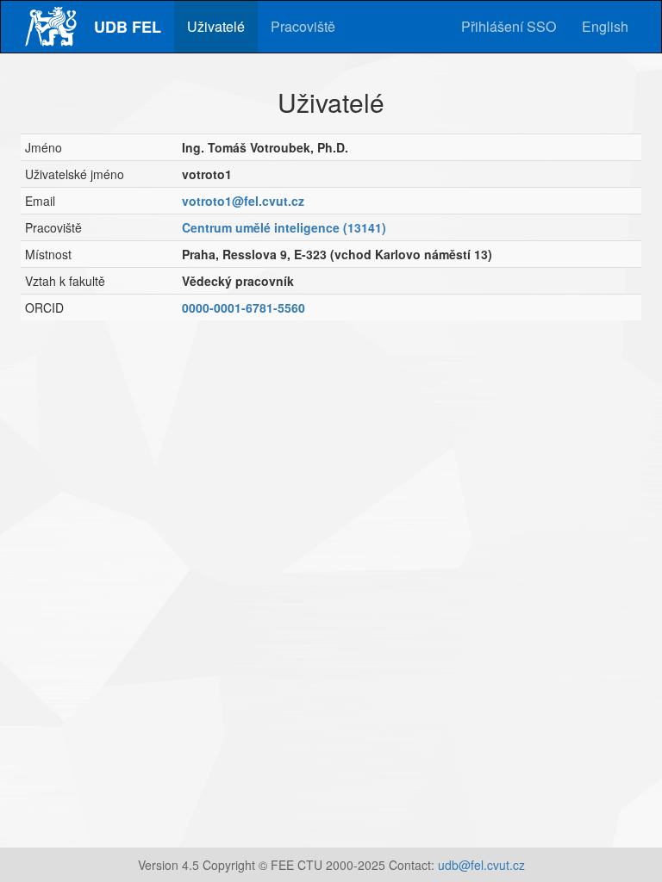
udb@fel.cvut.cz (481, 864)
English (605, 26)
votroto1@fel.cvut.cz (243, 200)
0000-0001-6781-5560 (243, 307)
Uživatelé (216, 26)
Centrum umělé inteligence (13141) (284, 227)
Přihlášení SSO (508, 26)
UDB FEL (127, 27)
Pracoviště (303, 26)
